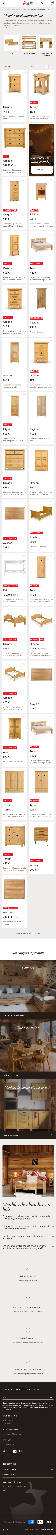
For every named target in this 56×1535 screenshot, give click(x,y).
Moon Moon (48, 1529)
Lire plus (7, 27)
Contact (6, 1440)
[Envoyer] (51, 1397)
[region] (14, 96)
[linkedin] (14, 1452)
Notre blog (7, 1424)
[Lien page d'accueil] (28, 3)
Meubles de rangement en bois (20, 9)
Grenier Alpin (9, 1416)
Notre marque (8, 1420)
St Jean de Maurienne (12, 1434)
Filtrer (7, 66)
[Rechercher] (42, 3)
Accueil (7, 9)
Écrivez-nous (8, 1445)
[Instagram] (9, 1452)
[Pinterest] (20, 1452)
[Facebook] (4, 1452)
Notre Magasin (10, 1430)
